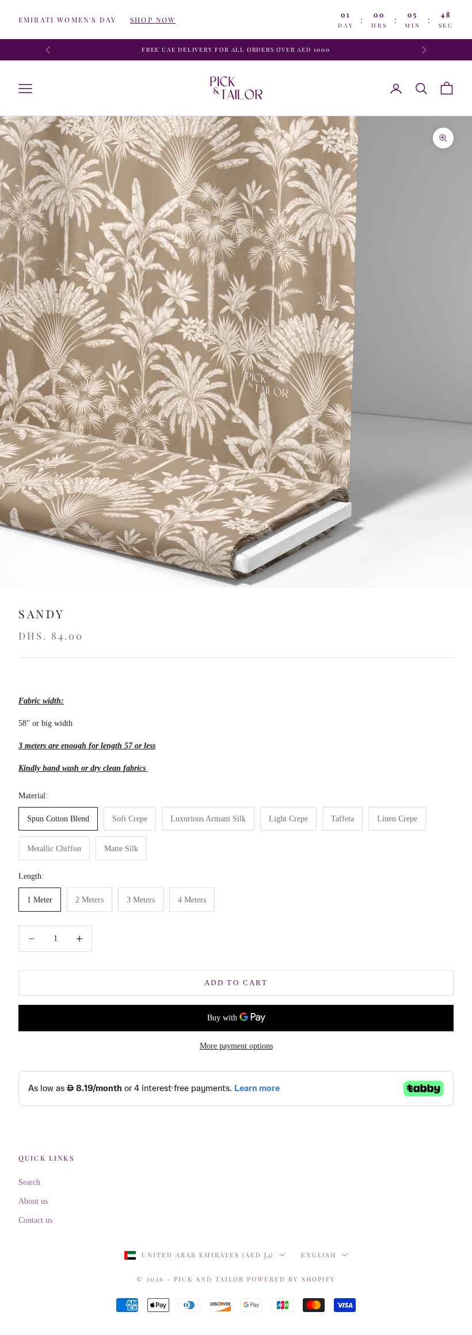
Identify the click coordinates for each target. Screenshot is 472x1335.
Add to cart (236, 982)
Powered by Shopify (291, 1279)
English (318, 1254)
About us (33, 1201)
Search (29, 1182)
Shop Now (153, 19)
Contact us (35, 1220)
